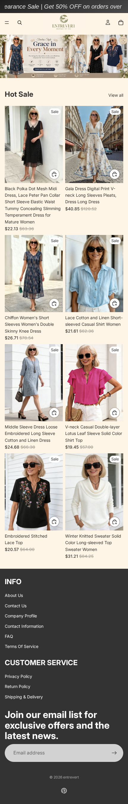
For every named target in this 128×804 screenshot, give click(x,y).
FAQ (9, 636)
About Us (14, 595)
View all (115, 95)
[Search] (19, 22)
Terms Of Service (21, 646)
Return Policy (17, 686)
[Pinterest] (64, 790)
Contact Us (15, 605)
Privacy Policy (18, 676)
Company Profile (21, 616)
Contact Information (24, 626)
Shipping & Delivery (24, 696)
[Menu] (7, 22)
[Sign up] (114, 753)
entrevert (71, 777)
